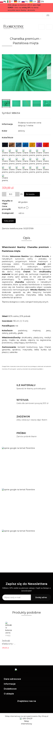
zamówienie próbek (36, 369)
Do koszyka (30, 194)
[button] (26, 679)
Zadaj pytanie (9, 221)
